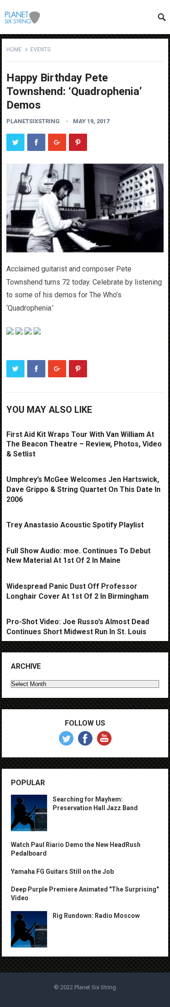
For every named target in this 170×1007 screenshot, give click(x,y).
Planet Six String (95, 987)
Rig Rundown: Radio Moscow (96, 915)
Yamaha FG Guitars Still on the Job (62, 871)
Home (14, 49)
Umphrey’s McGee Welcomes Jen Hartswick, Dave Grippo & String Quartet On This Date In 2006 (83, 489)
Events (40, 49)
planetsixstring (33, 121)
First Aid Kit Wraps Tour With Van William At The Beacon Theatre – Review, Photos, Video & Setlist (84, 444)
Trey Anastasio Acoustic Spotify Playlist (75, 525)
